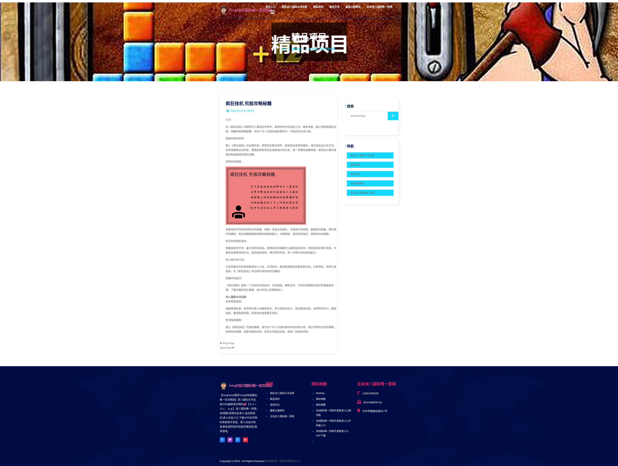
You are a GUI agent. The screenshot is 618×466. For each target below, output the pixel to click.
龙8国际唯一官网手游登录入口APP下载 (332, 433)
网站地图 (321, 399)
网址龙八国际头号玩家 (294, 6)
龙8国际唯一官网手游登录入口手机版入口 (333, 423)
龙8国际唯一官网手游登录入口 (282, 461)
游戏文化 (334, 6)
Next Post (226, 347)
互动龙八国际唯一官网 (379, 6)
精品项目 (318, 6)
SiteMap (320, 393)
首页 (283, 49)
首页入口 (271, 6)
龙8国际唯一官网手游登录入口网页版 (333, 412)
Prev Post (228, 343)
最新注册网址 (353, 6)
